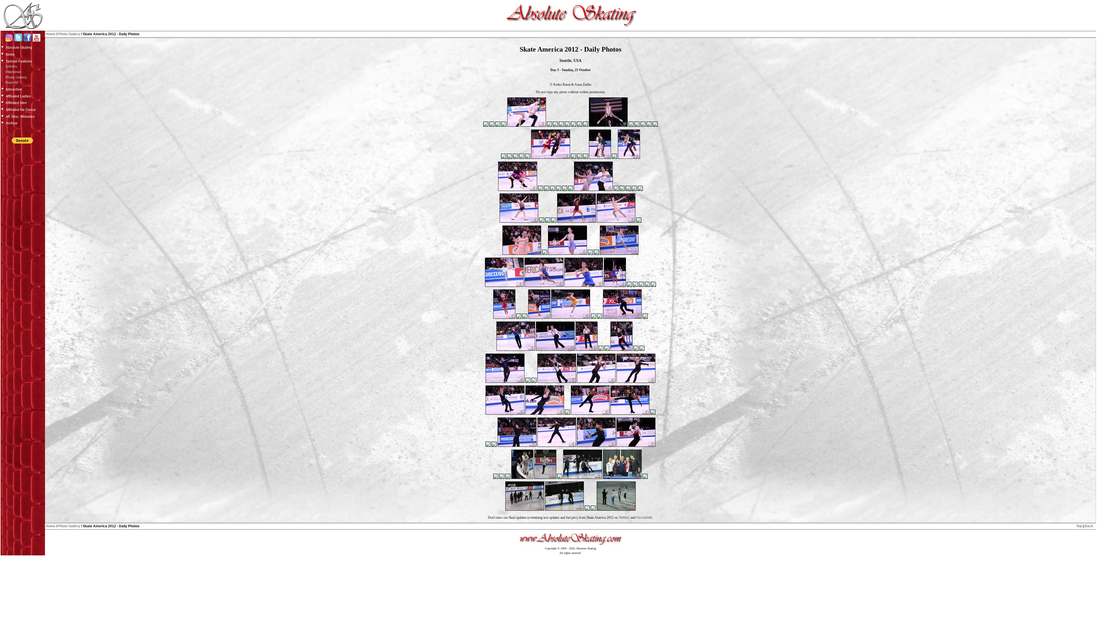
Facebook (644, 518)
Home (51, 34)
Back (1089, 526)
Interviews (13, 72)
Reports (11, 83)
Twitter (624, 518)
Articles (11, 66)
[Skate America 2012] (485, 126)
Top (1079, 526)
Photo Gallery (16, 77)
